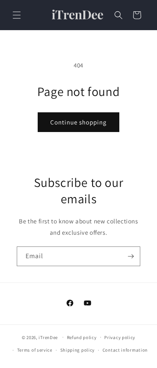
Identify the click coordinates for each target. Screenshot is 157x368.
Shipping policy (77, 350)
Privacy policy (119, 337)
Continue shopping (78, 122)
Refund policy (82, 337)
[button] (17, 15)
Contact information (125, 350)
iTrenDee (48, 337)
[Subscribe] (130, 256)
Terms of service (34, 350)
